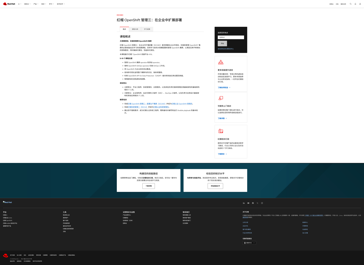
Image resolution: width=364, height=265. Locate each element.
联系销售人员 (187, 215)
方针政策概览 (27, 261)
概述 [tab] (124, 29)
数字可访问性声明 (37, 261)
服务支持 (343, 4)
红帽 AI (5, 215)
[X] (257, 204)
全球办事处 (31, 255)
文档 (337, 4)
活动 (25, 255)
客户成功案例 (247, 229)
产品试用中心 (127, 215)
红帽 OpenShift (7, 220)
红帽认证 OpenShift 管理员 (181, 104)
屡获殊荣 (245, 217)
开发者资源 (66, 223)
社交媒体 (185, 223)
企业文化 (245, 226)
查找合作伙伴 (67, 226)
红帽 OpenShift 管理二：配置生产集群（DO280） (147, 104)
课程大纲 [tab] (135, 29)
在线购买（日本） (128, 220)
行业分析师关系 (247, 233)
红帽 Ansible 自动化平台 (10, 223)
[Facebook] (253, 204)
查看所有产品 (7, 226)
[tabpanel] (160, 75)
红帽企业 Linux (7, 218)
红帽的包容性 (53, 255)
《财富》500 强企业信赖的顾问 (313, 215)
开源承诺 (305, 226)
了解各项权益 (223, 87)
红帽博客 (45, 255)
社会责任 (305, 229)
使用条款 (19, 261)
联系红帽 (38, 255)
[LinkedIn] (244, 204)
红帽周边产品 (62, 255)
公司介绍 (245, 222)
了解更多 (221, 154)
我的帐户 (65, 218)
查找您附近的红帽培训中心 (226, 49)
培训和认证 (66, 215)
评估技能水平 (215, 186)
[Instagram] (262, 204)
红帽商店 (125, 218)
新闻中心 (305, 222)
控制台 (331, 4)
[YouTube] (248, 204)
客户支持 (65, 220)
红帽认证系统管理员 (161, 107)
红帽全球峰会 (71, 255)
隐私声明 (12, 261)
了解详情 (221, 118)
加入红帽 (305, 233)
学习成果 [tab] (147, 29)
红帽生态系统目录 (68, 229)
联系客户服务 (187, 218)
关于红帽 (12, 255)
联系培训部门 (187, 220)
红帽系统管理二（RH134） (138, 107)
